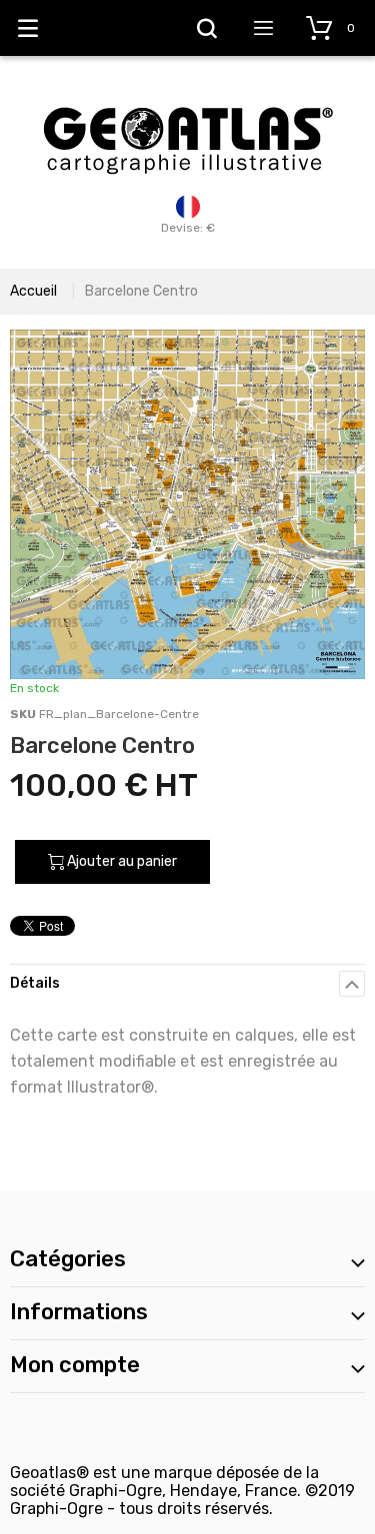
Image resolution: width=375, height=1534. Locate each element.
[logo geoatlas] (188, 97)
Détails (35, 983)
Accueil (33, 291)
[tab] (187, 983)
